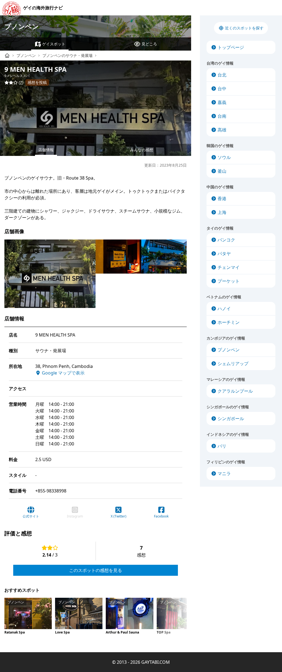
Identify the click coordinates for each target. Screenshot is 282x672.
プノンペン (21, 26)
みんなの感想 (141, 149)
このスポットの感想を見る (95, 570)
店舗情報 (46, 149)
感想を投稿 (37, 82)
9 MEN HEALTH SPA (35, 69)
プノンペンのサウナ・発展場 (67, 55)
